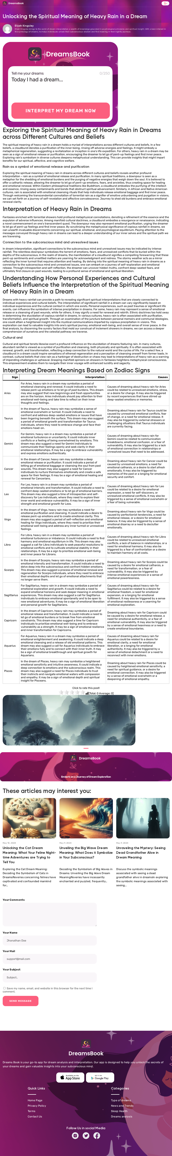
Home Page (35, 1100)
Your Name (10, 932)
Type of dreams (121, 1100)
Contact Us (35, 1116)
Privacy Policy (37, 1105)
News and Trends (122, 1105)
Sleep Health (119, 1111)
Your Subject (11, 969)
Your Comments (14, 899)
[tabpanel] (69, 720)
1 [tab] (86, 748)
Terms (31, 1111)
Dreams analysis (121, 1116)
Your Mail (9, 951)
